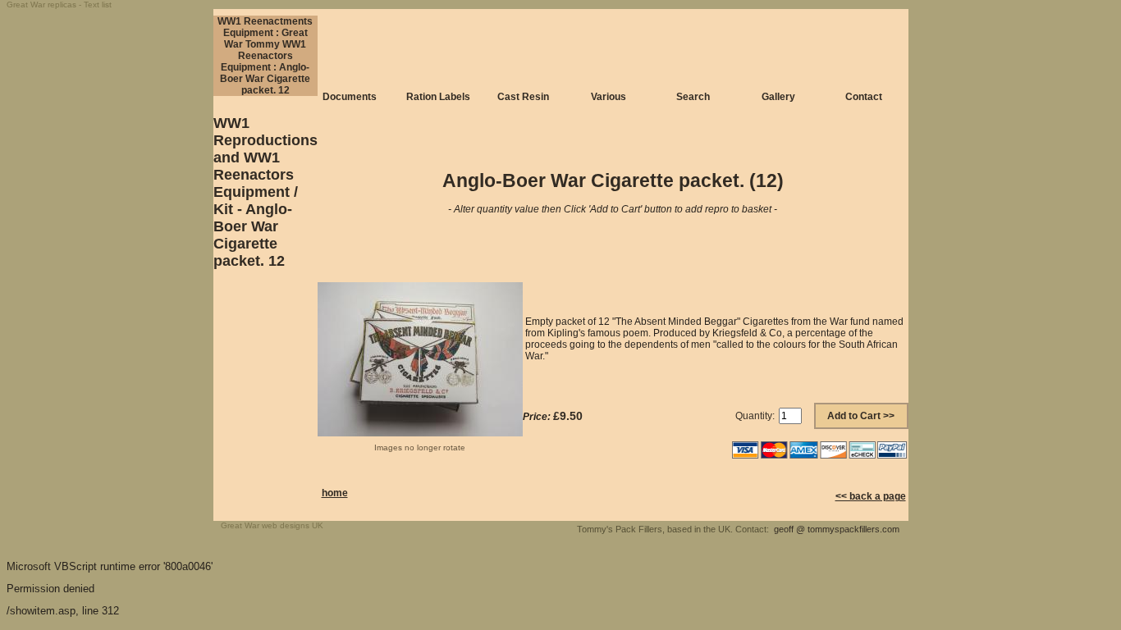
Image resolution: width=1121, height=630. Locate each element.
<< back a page (870, 496)
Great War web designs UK (272, 525)
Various (608, 97)
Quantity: (755, 416)
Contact (863, 97)
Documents (350, 97)
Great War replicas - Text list (59, 4)
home (335, 493)
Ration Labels (438, 97)
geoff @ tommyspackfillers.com (836, 529)
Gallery (778, 97)
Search (693, 97)
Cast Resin (523, 97)
